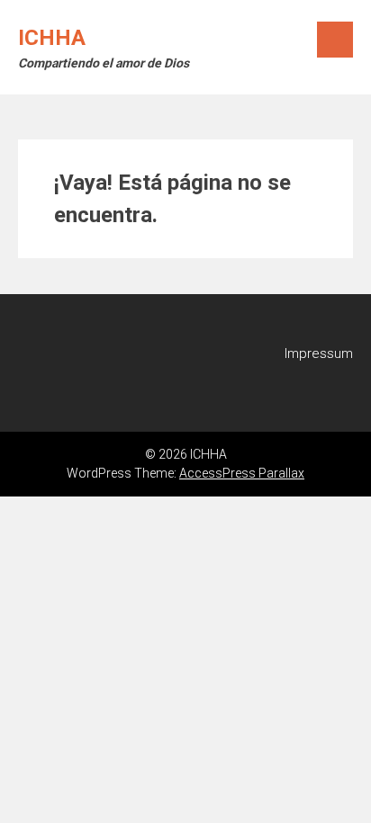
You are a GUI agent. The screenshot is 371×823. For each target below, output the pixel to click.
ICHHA (52, 37)
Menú (335, 40)
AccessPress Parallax (241, 473)
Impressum (319, 353)
